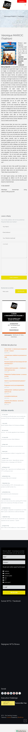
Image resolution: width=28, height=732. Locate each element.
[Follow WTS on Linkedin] (11, 693)
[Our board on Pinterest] (8, 693)
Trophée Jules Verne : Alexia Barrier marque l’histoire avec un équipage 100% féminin (12, 461)
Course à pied (8, 575)
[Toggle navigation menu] (25, 5)
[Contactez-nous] (19, 693)
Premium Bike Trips (21, 703)
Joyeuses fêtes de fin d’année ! (9, 478)
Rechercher (21, 291)
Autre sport (7, 582)
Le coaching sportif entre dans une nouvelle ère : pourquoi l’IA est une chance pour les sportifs (13, 417)
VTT (5, 580)
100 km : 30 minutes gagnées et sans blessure (12, 432)
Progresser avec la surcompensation (14, 385)
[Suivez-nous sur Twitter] (5, 693)
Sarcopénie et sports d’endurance (9, 494)
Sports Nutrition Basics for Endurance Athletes (12, 425)
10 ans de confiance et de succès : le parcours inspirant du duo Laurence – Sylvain (13, 519)
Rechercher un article (7, 288)
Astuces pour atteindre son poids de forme (12, 446)
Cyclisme (6, 573)
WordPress (20, 717)
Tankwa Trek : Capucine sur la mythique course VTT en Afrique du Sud (13, 470)
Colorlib (9, 717)
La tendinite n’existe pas (10, 396)
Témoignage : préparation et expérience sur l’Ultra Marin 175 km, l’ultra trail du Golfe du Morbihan (13, 510)
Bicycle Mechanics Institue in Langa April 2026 (12, 453)
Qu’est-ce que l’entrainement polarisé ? (14, 380)
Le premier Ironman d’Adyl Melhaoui (10, 439)
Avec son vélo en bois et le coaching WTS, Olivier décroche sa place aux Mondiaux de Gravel (13, 501)
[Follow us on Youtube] (14, 693)
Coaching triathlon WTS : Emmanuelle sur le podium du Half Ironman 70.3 (12, 486)
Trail (5, 578)
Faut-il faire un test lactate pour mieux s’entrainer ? (13, 527)
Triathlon (6, 571)
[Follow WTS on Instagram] (17, 693)
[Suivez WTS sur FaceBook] (2, 693)
